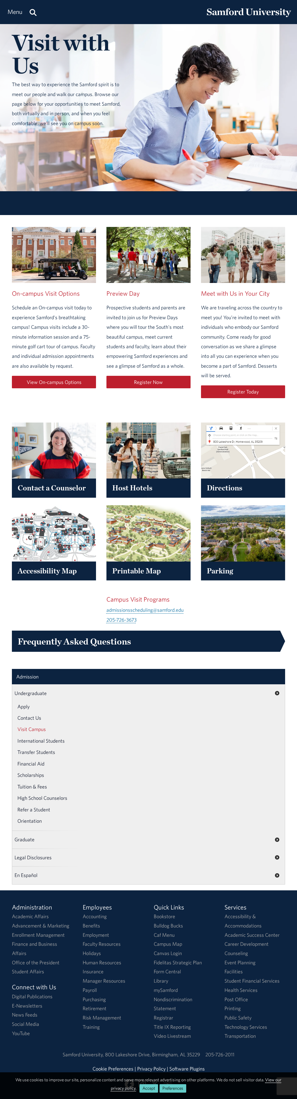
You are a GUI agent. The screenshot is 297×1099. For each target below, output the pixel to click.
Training (91, 1027)
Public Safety (237, 1017)
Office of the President (35, 962)
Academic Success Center (252, 935)
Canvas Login (168, 953)
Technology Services (245, 1027)
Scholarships (30, 775)
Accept (148, 1088)
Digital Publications (32, 996)
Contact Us (29, 717)
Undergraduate (31, 693)
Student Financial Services (252, 980)
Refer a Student (33, 809)
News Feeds (24, 1014)
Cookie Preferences (113, 1068)
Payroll (90, 990)
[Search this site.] (33, 12)
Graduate (25, 839)
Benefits (91, 925)
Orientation (29, 821)
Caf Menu (164, 935)
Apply (23, 706)
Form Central (167, 971)
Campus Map (168, 944)
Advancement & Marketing (40, 925)
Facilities (233, 971)
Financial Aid (30, 763)
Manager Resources (104, 980)
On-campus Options (54, 382)
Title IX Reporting (172, 1027)
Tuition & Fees (32, 786)
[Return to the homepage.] (249, 17)
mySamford (166, 990)
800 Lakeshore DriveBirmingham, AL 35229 (152, 1054)
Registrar (163, 1017)
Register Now (148, 382)
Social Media (25, 1024)
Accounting (95, 916)
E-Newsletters (27, 1005)
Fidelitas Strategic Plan (178, 962)
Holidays (92, 953)
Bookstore (164, 916)
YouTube (21, 1033)
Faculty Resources (102, 944)
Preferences (172, 1088)
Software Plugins (187, 1068)
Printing (232, 1008)
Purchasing (94, 999)
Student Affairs (28, 971)
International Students (41, 740)
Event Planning (240, 962)
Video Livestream (172, 1036)
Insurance (93, 971)
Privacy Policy (151, 1068)
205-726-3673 (121, 619)
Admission (27, 676)
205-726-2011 (219, 1054)
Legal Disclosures (33, 857)
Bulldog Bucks (168, 925)
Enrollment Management (38, 935)
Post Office (236, 999)
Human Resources (102, 962)
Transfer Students (36, 752)
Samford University (84, 1054)
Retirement (94, 1008)
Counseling (236, 953)
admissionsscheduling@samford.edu (145, 610)
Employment (96, 935)
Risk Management (102, 1017)
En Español (26, 875)
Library (161, 980)
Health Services (241, 990)
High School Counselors (42, 798)
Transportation (240, 1036)
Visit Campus (31, 729)
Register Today (243, 391)
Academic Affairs (30, 916)
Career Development (246, 944)
